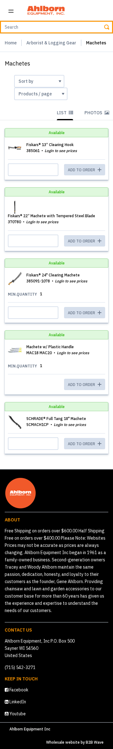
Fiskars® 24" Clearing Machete (53, 275)
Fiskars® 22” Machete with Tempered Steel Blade (51, 215)
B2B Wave (95, 742)
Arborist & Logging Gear (51, 43)
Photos (93, 113)
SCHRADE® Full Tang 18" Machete (56, 418)
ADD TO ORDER (82, 384)
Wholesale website (63, 742)
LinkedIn (17, 702)
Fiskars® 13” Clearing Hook (49, 144)
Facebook (18, 690)
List (62, 113)
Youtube (17, 714)
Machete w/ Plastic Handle (50, 346)
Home (11, 43)
